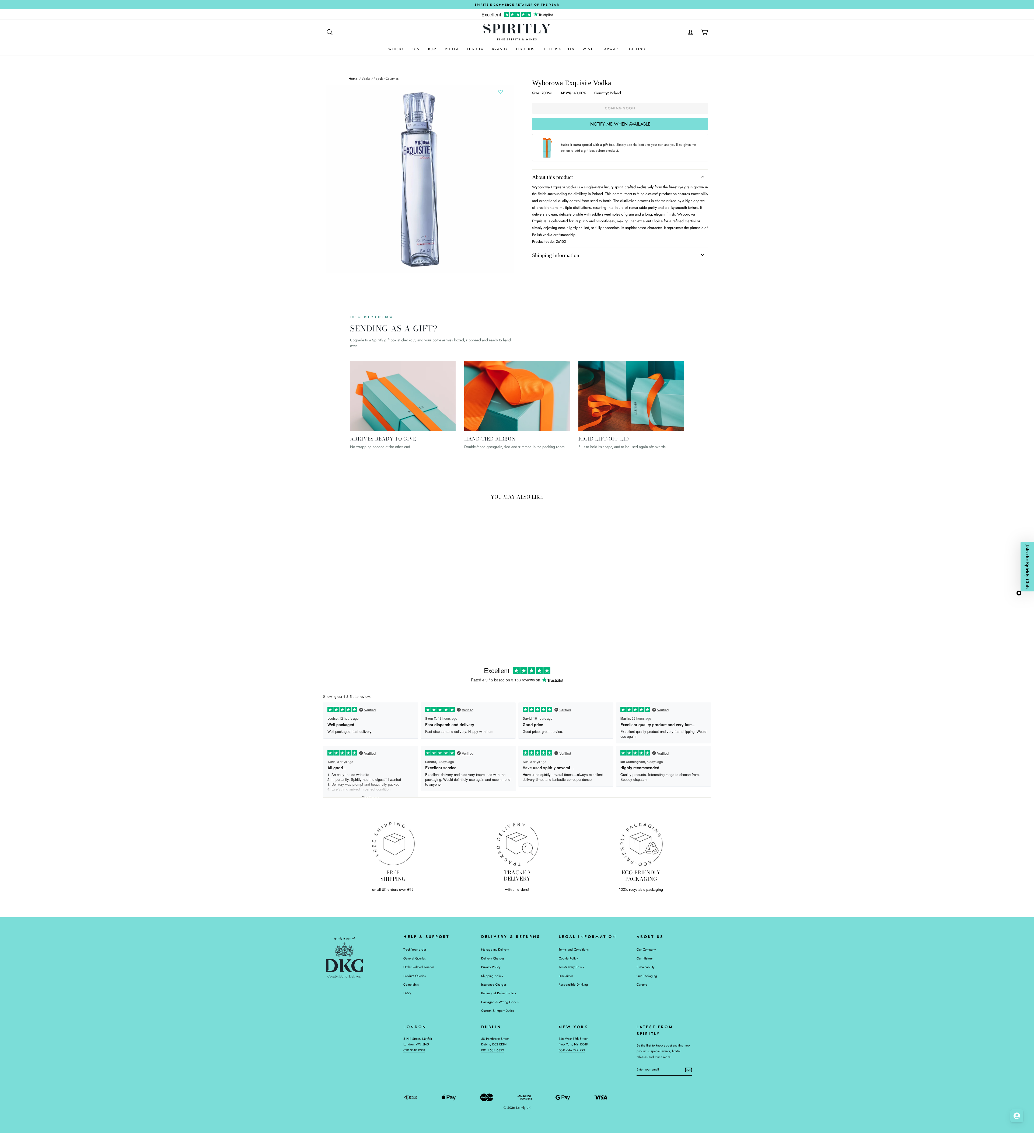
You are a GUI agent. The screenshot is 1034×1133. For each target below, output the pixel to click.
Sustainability (645, 967)
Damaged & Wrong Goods (500, 1002)
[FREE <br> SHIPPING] (393, 844)
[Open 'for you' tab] (1016, 1115)
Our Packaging (647, 975)
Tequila (475, 49)
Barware (611, 49)
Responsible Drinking (573, 984)
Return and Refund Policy (498, 993)
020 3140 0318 (414, 1050)
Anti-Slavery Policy (571, 967)
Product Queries (414, 975)
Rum (432, 49)
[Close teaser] (1019, 593)
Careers (642, 984)
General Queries (414, 958)
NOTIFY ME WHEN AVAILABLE (620, 124)
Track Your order (414, 949)
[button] (1027, 566)
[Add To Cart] (409, 600)
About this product (552, 177)
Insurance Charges (493, 984)
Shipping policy (492, 975)
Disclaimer (566, 975)
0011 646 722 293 (572, 1050)
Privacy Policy (490, 967)
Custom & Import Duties (497, 1010)
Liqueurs (526, 49)
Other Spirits (559, 49)
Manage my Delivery (495, 949)
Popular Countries (386, 78)
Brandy (500, 49)
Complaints (411, 984)
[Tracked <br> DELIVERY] (517, 844)
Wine (588, 49)
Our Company (646, 949)
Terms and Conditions (574, 949)
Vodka (452, 49)
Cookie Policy (568, 958)
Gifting (637, 49)
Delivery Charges (492, 958)
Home (353, 78)
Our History (644, 958)
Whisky (396, 49)
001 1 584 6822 (492, 1050)
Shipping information (555, 255)
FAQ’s (407, 993)
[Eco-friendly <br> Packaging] (641, 844)
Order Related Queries (418, 967)
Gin (416, 49)
